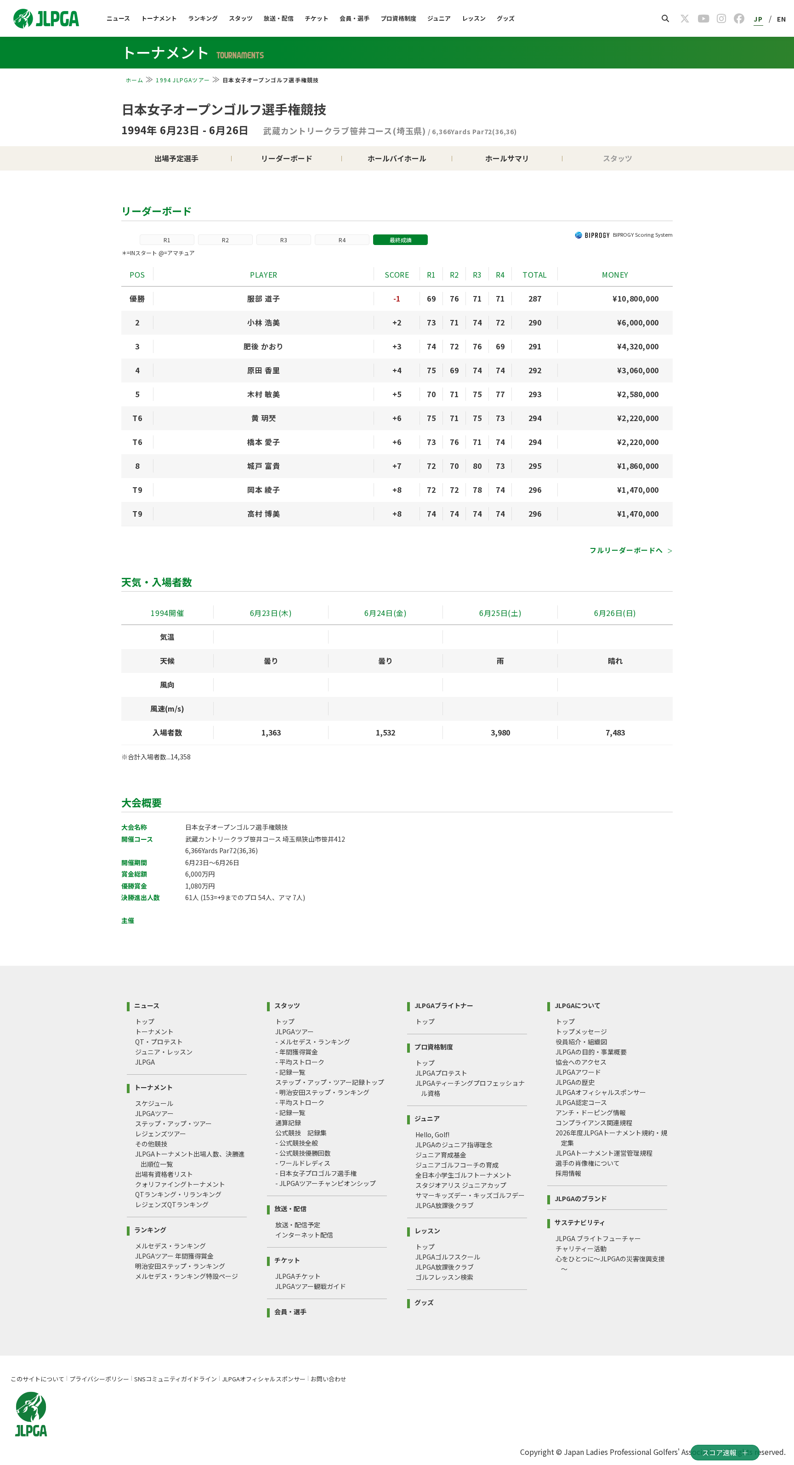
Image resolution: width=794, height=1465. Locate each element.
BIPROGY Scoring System (643, 234)
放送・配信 (279, 18)
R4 (342, 240)
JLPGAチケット (298, 1276)
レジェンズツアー (160, 1133)
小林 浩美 (263, 322)
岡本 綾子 (263, 489)
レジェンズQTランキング (172, 1204)
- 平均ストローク (299, 1061)
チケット (317, 18)
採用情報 (568, 1173)
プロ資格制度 (398, 18)
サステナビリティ (580, 1222)
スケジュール (154, 1103)
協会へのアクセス (581, 1061)
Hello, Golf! (432, 1134)
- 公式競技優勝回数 (303, 1152)
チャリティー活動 (581, 1248)
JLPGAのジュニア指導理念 (454, 1144)
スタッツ (241, 18)
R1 (167, 240)
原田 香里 (263, 370)
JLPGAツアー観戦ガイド (310, 1286)
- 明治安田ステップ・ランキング (322, 1092)
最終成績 (401, 240)
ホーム (134, 80)
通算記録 (288, 1122)
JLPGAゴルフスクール (447, 1256)
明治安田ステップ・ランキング (180, 1266)
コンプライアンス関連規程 (594, 1122)
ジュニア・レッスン (164, 1051)
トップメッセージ (581, 1031)
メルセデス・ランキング (170, 1245)
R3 (283, 240)
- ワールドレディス (302, 1163)
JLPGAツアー (154, 1113)
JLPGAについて (578, 1005)
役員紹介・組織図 (581, 1041)
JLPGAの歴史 (575, 1082)
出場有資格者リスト (164, 1174)
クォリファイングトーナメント (180, 1184)
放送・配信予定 (297, 1224)
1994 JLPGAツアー (183, 80)
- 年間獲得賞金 (296, 1051)
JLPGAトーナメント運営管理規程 (604, 1152)
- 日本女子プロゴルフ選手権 (316, 1173)
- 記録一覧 (290, 1072)
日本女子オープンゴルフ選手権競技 (223, 109)
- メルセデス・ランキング (312, 1041)
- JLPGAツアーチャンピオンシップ (325, 1183)
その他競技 (151, 1143)
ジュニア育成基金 (440, 1154)
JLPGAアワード (578, 1072)
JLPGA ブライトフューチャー (598, 1238)
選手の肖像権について (588, 1163)
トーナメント (159, 18)
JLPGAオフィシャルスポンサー (601, 1092)
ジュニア (439, 18)
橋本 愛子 (263, 441)
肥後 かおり (264, 346)
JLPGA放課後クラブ (444, 1205)
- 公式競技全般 (296, 1142)
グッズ (506, 18)
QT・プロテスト (159, 1041)
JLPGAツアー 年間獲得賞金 (174, 1255)
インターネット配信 (304, 1234)
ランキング (203, 18)
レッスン (474, 18)
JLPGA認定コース (581, 1102)
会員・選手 (354, 18)
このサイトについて (37, 1378)
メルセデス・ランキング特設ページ (186, 1276)
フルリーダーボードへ (627, 550)
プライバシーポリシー (99, 1378)
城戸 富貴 (263, 465)
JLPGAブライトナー (443, 1005)
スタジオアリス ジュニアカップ (460, 1185)
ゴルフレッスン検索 (444, 1277)
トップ (144, 1021)
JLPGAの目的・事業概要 (591, 1051)
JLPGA (145, 1061)
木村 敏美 (263, 393)
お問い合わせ (328, 1378)
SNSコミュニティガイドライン (175, 1378)
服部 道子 (263, 298)
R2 (225, 240)
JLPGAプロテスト (441, 1072)
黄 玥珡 (264, 417)
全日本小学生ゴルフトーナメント (463, 1175)
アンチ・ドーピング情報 (591, 1112)
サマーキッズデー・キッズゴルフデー (470, 1195)
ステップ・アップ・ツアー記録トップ (329, 1082)
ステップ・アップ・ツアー (173, 1123)
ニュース (118, 18)
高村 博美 (263, 513)
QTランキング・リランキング (178, 1194)
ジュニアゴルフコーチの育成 (457, 1164)
